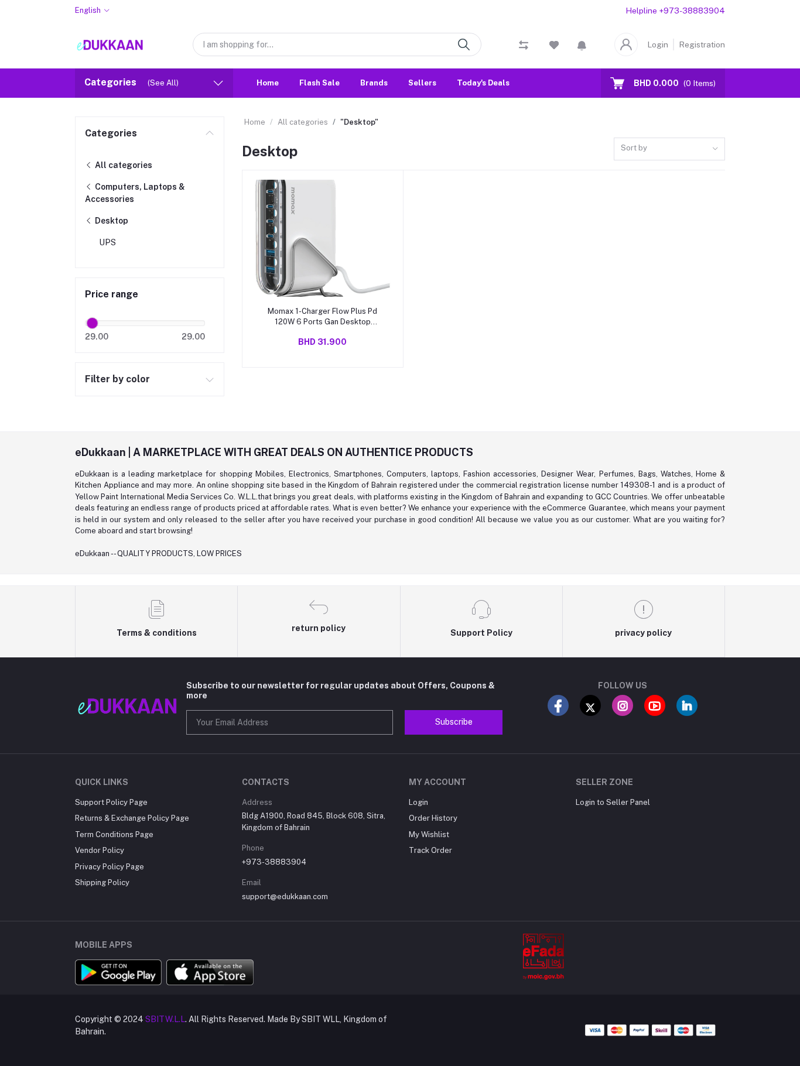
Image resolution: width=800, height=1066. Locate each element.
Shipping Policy (102, 882)
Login (657, 44)
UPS (107, 242)
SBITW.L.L (165, 1019)
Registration (702, 44)
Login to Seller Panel (613, 802)
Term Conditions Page (114, 834)
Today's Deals (483, 83)
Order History (433, 818)
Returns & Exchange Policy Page (132, 818)
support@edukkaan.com (285, 896)
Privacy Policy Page (109, 866)
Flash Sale (319, 83)
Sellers (422, 83)
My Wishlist (429, 834)
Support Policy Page (111, 802)
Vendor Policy (99, 850)
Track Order (430, 850)
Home (268, 83)
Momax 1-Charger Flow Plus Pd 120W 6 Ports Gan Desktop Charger (322, 317)
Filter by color (117, 379)
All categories (122, 165)
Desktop (110, 220)
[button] (581, 44)
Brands (374, 83)
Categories (111, 133)
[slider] (92, 323)
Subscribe (454, 721)
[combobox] (669, 149)
